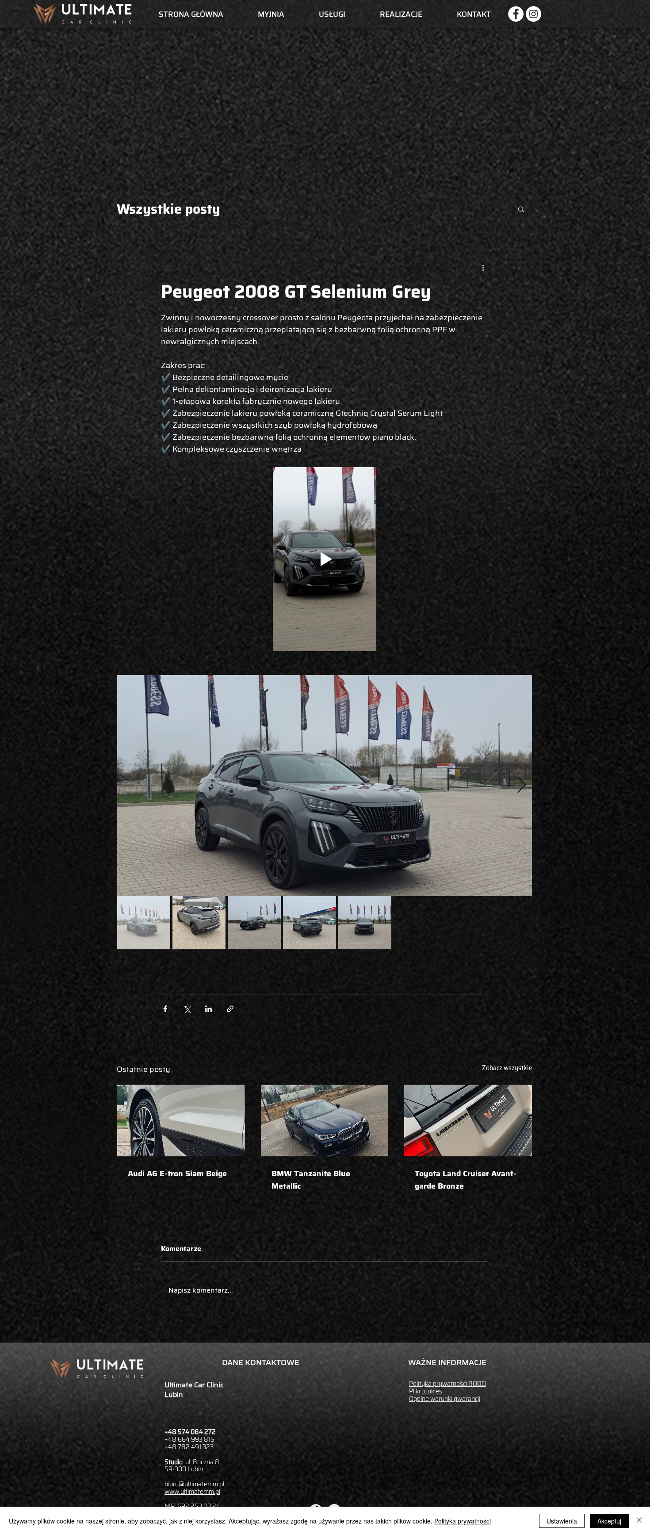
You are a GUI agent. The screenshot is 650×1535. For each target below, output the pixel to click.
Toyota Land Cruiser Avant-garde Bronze (465, 1179)
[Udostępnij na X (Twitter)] (187, 1009)
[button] (521, 208)
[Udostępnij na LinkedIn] (208, 1009)
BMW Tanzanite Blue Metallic (310, 1179)
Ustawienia (562, 1520)
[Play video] (324, 559)
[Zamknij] (639, 1521)
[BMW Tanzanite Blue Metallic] (325, 1120)
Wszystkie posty (168, 209)
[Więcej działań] (483, 267)
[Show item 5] (364, 922)
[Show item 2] (199, 922)
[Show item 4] (309, 922)
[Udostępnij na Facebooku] (165, 1009)
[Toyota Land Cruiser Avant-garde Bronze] (468, 1120)
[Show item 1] (143, 922)
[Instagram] (533, 14)
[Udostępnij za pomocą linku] (230, 1009)
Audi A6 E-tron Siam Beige (177, 1173)
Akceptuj (609, 1520)
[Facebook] (516, 14)
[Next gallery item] (521, 785)
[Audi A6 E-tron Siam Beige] (181, 1120)
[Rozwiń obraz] (324, 785)
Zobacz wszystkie (507, 1068)
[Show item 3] (254, 922)
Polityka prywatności (462, 1520)
